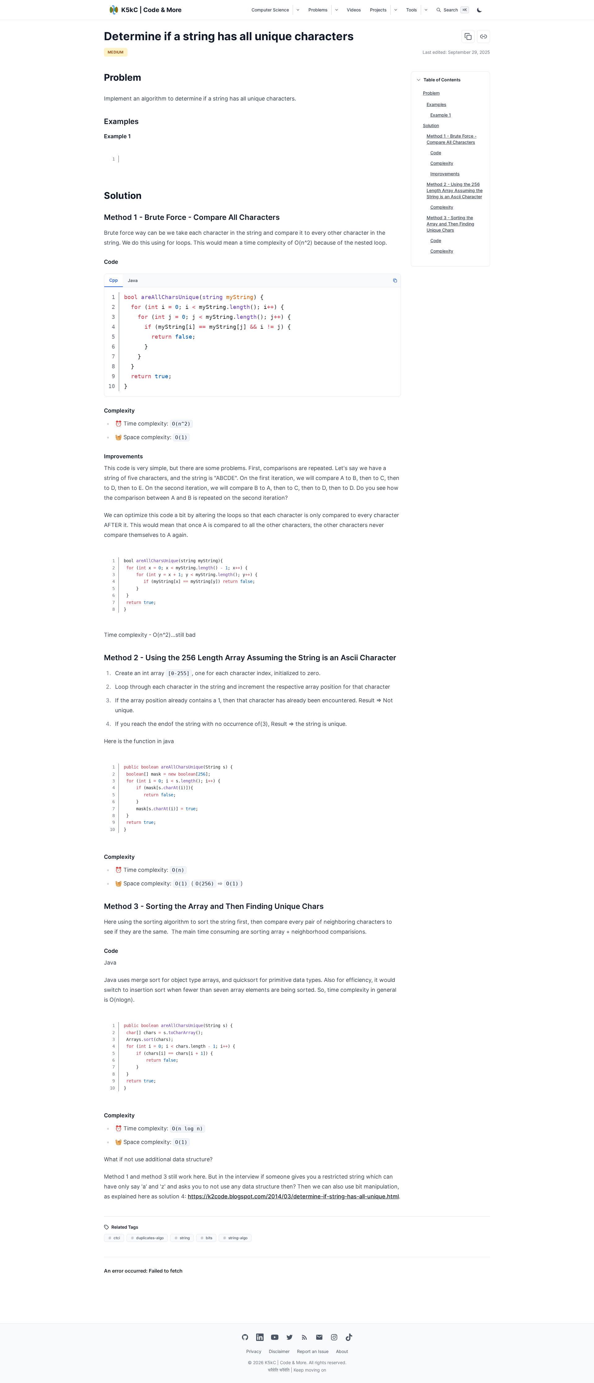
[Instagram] (334, 1337)
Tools (411, 9)
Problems (318, 9)
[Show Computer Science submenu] (298, 10)
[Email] (319, 1337)
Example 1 (440, 115)
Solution (431, 125)
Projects (378, 9)
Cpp (113, 280)
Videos (354, 9)
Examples (436, 104)
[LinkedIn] (260, 1337)
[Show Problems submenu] (336, 10)
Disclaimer (279, 1351)
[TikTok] (349, 1337)
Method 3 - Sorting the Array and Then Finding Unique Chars (450, 224)
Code (435, 152)
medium (116, 52)
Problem (431, 93)
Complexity (441, 163)
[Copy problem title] (468, 36)
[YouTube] (274, 1337)
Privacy (253, 1351)
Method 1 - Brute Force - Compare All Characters (451, 139)
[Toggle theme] (479, 9)
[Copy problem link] (483, 36)
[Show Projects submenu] (395, 10)
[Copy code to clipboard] (391, 155)
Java (133, 280)
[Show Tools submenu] (426, 10)
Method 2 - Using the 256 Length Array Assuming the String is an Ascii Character (455, 190)
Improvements (445, 173)
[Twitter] (289, 1337)
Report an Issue (313, 1351)
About (342, 1351)
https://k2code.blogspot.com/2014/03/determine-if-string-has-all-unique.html (293, 1196)
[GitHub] (245, 1337)
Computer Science (270, 9)
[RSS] (304, 1337)
